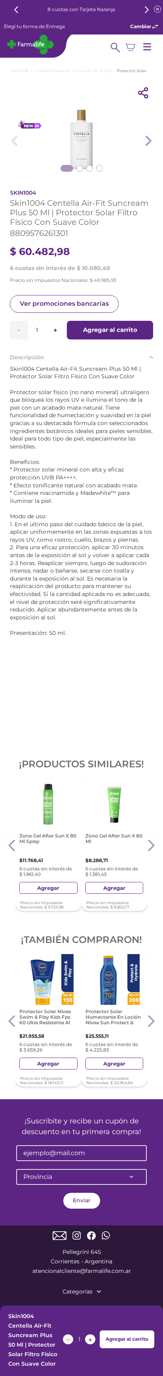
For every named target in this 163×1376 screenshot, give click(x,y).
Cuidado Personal (52, 70)
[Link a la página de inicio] (19, 71)
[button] (12, 845)
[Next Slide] (146, 10)
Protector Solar (131, 70)
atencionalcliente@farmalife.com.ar (81, 1270)
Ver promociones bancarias (64, 303)
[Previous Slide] (16, 10)
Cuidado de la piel (93, 70)
